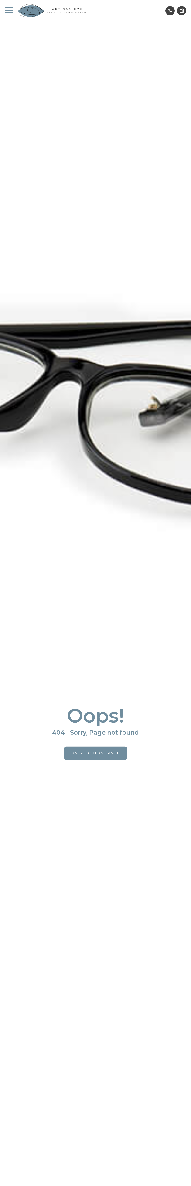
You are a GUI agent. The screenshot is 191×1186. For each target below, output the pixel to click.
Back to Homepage (95, 753)
